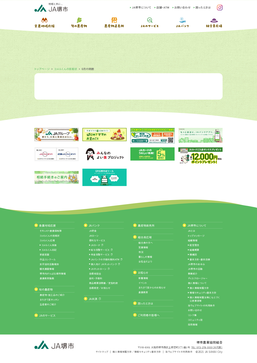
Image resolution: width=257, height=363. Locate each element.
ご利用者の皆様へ (149, 315)
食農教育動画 (47, 278)
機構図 (193, 254)
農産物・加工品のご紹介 (52, 294)
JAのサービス (47, 315)
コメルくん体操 (49, 245)
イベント (142, 282)
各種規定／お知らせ (99, 287)
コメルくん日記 (49, 249)
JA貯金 (93, 230)
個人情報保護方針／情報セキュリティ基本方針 (137, 351)
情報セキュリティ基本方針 (203, 292)
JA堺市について (141, 7)
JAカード (95, 245)
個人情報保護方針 (199, 287)
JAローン (94, 235)
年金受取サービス (100, 254)
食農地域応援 (47, 225)
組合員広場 (145, 237)
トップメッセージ (196, 235)
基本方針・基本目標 (200, 259)
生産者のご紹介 (48, 304)
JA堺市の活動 (195, 268)
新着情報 (143, 278)
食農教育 (143, 292)
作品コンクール (48, 259)
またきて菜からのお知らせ (152, 287)
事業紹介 (193, 273)
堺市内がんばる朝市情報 (53, 273)
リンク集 (192, 315)
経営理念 (194, 245)
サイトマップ (102, 351)
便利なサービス (97, 240)
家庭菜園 (44, 254)
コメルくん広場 (47, 240)
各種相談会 (95, 273)
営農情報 (143, 247)
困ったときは (203, 7)
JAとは (191, 230)
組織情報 (193, 240)
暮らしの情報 (145, 256)
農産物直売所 (146, 225)
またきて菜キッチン (49, 299)
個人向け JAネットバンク (104, 264)
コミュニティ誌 (195, 319)
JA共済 (93, 299)
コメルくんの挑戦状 (65, 69)
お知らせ (143, 273)
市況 (140, 252)
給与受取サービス (100, 249)
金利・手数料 (96, 278)
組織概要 (194, 249)
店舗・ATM (162, 7)
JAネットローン (98, 268)
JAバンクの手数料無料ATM (105, 259)
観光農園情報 (47, 268)
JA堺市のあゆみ (196, 264)
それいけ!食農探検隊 (51, 230)
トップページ (42, 69)
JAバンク (94, 225)
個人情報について (197, 283)
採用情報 (193, 324)
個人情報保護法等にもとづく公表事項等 (205, 299)
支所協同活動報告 (49, 264)
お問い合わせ (182, 7)
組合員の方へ (145, 242)
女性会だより (145, 261)
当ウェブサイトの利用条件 (201, 305)
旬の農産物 (46, 289)
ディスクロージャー (198, 278)
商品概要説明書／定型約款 (103, 283)
